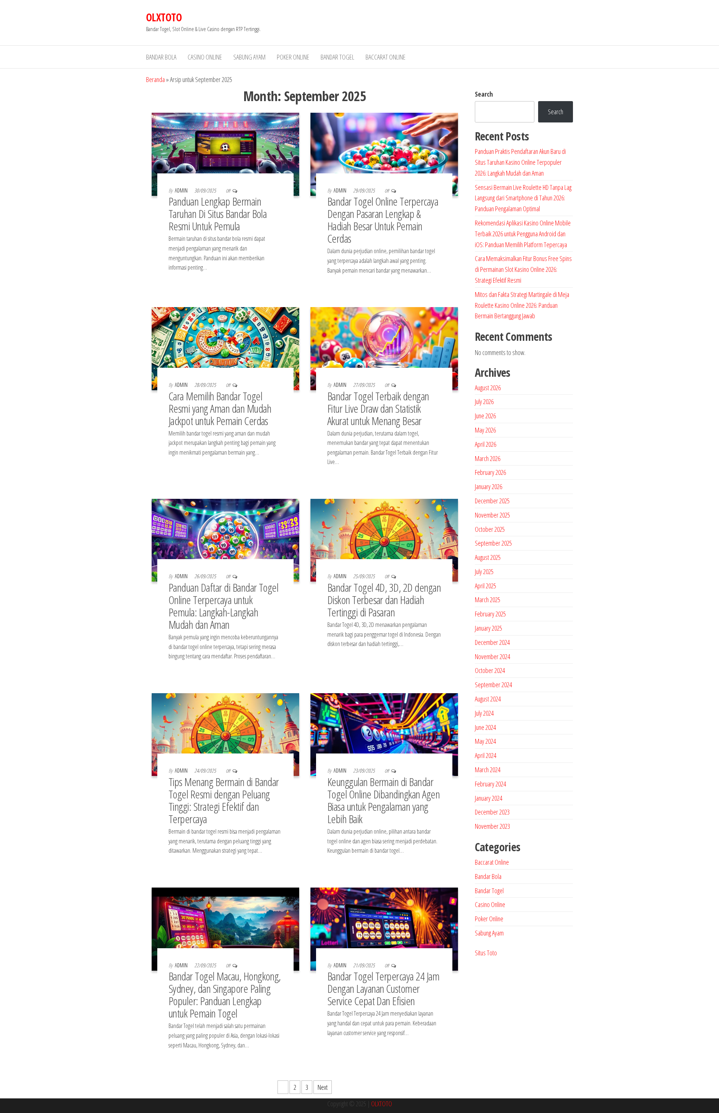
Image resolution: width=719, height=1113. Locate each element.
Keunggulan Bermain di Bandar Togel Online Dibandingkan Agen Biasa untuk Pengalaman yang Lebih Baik (383, 800)
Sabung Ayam (249, 56)
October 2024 (490, 670)
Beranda (155, 79)
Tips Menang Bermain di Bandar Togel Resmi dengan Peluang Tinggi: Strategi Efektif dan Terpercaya (224, 800)
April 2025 (485, 585)
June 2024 (485, 727)
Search (484, 94)
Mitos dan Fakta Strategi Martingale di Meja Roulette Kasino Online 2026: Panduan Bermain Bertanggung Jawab (522, 305)
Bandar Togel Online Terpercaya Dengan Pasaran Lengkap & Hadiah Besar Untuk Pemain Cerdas (382, 220)
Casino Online (205, 56)
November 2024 (492, 656)
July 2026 (484, 401)
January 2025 (488, 628)
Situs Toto (486, 952)
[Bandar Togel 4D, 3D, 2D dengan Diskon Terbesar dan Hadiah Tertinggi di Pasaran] (384, 539)
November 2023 (492, 826)
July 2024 (484, 713)
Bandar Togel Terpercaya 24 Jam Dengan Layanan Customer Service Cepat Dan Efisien (383, 988)
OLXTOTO (164, 17)
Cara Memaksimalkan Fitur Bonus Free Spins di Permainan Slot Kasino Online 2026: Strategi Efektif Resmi (523, 269)
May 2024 (485, 741)
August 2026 (488, 387)
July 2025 (484, 571)
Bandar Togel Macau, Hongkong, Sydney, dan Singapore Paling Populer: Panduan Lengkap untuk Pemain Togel (225, 994)
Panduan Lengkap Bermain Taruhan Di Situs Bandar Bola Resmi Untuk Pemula (218, 214)
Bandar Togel (337, 56)
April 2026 (485, 444)
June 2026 (485, 415)
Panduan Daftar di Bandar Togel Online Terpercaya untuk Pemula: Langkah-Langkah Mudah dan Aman (223, 606)
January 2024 (488, 798)
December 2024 (492, 642)
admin (182, 190)
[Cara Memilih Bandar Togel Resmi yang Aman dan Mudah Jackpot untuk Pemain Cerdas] (225, 347)
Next (323, 1087)
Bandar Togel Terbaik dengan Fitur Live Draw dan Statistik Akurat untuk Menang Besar (378, 408)
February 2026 (490, 472)
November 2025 (492, 514)
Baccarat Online (385, 56)
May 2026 (485, 429)
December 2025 (492, 500)
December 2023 (492, 811)
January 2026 (488, 486)
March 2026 (487, 458)
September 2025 (493, 543)
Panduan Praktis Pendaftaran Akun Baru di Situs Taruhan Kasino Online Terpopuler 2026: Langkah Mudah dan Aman (520, 162)
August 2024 (488, 698)
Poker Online (293, 56)
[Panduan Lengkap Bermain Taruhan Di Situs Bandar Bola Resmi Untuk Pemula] (225, 153)
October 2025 (490, 529)
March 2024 (487, 769)
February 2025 (490, 613)
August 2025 (488, 557)
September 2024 (493, 684)
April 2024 (485, 755)
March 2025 (487, 599)
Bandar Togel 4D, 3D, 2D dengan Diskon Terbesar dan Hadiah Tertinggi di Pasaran (384, 600)
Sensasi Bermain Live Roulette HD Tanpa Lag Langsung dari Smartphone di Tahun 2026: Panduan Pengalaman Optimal (523, 198)
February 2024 (490, 783)
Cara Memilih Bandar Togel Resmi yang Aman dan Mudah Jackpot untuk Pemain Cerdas (220, 408)
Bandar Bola (161, 56)
